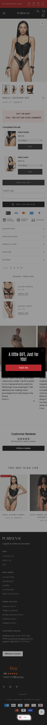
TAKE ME (23, 367)
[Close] (42, 350)
